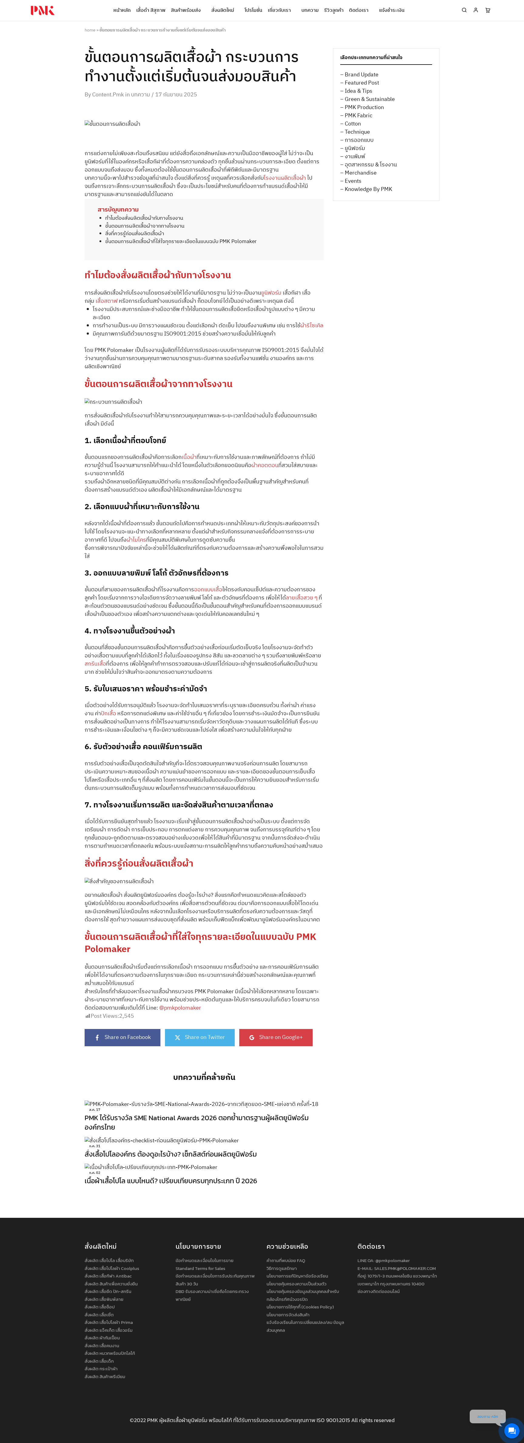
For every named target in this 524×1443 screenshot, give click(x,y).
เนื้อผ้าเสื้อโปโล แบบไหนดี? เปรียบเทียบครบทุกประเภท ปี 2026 (171, 1181)
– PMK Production (362, 107)
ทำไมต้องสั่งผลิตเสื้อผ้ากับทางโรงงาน (144, 218)
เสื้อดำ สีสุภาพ (151, 10)
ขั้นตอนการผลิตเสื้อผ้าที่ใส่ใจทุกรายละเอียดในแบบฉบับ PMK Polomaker (181, 241)
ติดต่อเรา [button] (358, 10)
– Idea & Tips (356, 91)
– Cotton (350, 124)
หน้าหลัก (122, 10)
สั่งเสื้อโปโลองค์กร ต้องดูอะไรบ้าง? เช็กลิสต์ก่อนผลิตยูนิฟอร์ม (171, 1154)
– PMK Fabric (356, 115)
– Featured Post (359, 83)
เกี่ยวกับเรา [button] (279, 10)
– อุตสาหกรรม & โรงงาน (368, 164)
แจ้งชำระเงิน (392, 10)
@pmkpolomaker (392, 1260)
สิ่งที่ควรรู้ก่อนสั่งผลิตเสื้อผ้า (134, 233)
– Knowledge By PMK (366, 189)
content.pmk (108, 94)
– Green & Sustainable (367, 99)
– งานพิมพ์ (352, 156)
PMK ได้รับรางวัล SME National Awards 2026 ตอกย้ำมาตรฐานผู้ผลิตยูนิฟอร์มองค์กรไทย (197, 1123)
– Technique (355, 132)
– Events (350, 181)
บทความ (310, 10)
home (90, 30)
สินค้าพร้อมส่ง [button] (186, 10)
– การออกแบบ (357, 140)
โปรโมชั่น (253, 10)
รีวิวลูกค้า (334, 10)
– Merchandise (358, 173)
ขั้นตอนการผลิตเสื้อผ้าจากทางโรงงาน (144, 226)
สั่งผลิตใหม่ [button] (222, 10)
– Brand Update (359, 74)
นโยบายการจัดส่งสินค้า (288, 1314)
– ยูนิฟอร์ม (352, 148)
